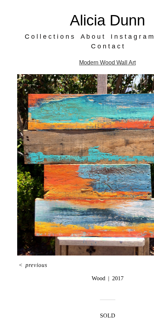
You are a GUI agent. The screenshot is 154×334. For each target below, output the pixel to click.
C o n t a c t (107, 46)
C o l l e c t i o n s (49, 36)
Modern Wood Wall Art (107, 62)
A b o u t (92, 36)
